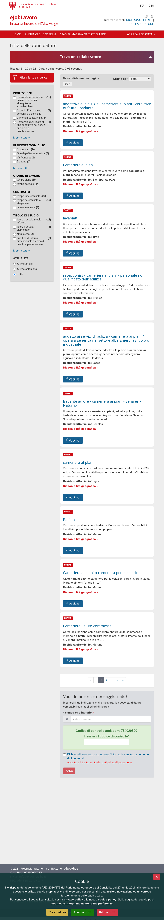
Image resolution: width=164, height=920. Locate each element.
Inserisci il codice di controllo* (106, 736)
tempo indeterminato (28, 196)
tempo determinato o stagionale (29, 202)
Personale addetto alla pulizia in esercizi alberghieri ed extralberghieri (30, 102)
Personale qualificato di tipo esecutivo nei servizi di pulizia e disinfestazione (31, 126)
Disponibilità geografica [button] (80, 131)
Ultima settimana (27, 268)
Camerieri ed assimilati (30, 117)
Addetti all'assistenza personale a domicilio (29, 112)
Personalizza (57, 912)
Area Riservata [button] (141, 34)
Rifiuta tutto (107, 912)
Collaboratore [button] (141, 24)
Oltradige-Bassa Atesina (31, 153)
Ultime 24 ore (25, 263)
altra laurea (23, 233)
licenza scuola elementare (25, 228)
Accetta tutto (82, 912)
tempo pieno (24, 179)
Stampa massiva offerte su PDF (83, 34)
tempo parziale (25, 183)
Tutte (20, 274)
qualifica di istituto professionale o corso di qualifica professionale (30, 241)
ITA (142, 5)
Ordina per (120, 78)
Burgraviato (23, 149)
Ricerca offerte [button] (139, 20)
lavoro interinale (26, 207)
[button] (141, 34)
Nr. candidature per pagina (81, 78)
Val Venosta (24, 157)
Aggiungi (74, 142)
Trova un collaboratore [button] (80, 57)
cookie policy (107, 899)
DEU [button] (151, 5)
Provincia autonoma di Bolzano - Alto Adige (49, 868)
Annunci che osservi (40, 34)
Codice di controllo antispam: (106, 730)
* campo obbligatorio (78, 712)
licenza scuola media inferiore (29, 221)
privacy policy (73, 899)
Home (16, 34)
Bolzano (21, 161)
